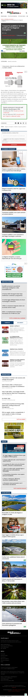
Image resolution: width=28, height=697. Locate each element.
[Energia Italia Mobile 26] (14, 270)
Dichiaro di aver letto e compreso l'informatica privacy (14, 139)
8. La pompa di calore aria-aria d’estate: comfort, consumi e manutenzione (14, 464)
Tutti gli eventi (21, 419)
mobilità (16, 126)
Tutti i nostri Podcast (20, 488)
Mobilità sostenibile (9, 19)
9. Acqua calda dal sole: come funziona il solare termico (14, 460)
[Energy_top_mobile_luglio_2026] (14, 5)
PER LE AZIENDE (5, 665)
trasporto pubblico (22, 126)
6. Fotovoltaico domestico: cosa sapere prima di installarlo (13, 475)
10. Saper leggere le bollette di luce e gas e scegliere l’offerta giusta (14, 456)
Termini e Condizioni (16, 691)
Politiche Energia (12, 16)
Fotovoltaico (21, 16)
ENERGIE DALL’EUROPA (16, 349)
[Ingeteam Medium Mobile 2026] (14, 79)
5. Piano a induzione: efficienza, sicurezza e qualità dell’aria (11, 479)
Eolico (2, 661)
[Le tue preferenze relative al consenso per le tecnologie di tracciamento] (25, 694)
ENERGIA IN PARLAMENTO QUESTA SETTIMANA (17, 360)
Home (2, 19)
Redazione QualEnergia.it (8, 35)
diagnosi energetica (9, 126)
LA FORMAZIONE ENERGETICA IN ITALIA (16, 337)
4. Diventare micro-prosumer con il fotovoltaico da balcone (12, 483)
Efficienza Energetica (5, 660)
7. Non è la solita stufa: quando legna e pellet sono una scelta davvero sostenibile (13, 470)
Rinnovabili (4, 16)
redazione (14, 687)
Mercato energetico (5, 658)
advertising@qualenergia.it (9, 668)
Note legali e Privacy (17, 689)
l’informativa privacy (17, 140)
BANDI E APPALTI (15, 326)
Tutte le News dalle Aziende (17, 318)
